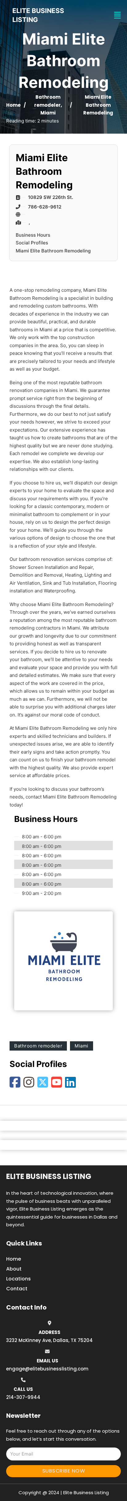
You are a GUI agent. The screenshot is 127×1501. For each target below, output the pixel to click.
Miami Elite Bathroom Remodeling (53, 251)
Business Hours (33, 235)
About (14, 1268)
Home (13, 105)
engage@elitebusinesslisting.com (47, 1369)
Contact (16, 1288)
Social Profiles (32, 243)
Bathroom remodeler (38, 1046)
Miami (47, 113)
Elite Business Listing (48, 1176)
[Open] (117, 15)
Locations (18, 1278)
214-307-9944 (23, 1397)
